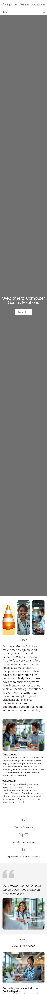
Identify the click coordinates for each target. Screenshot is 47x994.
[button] (9, 617)
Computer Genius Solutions (23, 4)
